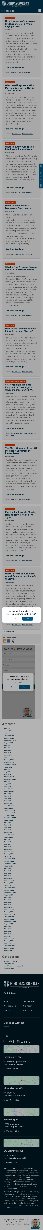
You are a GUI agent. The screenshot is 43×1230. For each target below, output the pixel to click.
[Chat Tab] (21, 615)
